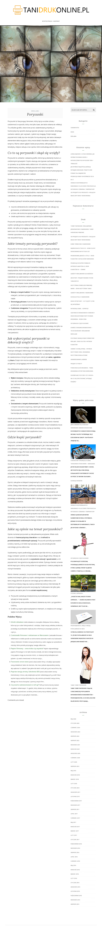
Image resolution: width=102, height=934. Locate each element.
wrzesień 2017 (75, 805)
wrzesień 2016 (75, 848)
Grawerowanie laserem (79, 359)
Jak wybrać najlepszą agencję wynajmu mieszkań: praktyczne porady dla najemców (81, 170)
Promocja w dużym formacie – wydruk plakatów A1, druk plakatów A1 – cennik (81, 266)
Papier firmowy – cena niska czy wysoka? (27, 648)
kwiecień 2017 (75, 827)
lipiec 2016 (74, 857)
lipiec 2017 (74, 814)
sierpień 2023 (75, 736)
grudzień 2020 (75, 753)
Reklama (35, 111)
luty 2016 (74, 878)
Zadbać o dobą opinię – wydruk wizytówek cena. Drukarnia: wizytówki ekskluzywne (81, 352)
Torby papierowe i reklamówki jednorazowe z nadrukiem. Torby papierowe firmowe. (82, 229)
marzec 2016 (75, 874)
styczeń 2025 (75, 723)
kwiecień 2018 (75, 775)
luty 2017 (74, 835)
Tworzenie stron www (20, 662)
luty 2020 (74, 762)
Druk (72, 132)
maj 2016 (73, 865)
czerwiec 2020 (75, 758)
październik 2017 (76, 801)
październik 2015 (76, 895)
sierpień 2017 (75, 809)
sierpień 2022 (75, 740)
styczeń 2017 (75, 839)
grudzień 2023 (75, 732)
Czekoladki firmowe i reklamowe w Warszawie (29, 635)
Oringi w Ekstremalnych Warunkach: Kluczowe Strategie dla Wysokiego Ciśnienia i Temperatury (83, 186)
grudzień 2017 (75, 792)
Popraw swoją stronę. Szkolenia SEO (25, 672)
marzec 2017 (75, 831)
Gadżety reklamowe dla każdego (82, 274)
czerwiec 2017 (75, 818)
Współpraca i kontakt (51, 21)
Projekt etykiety (76, 364)
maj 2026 (73, 719)
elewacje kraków (76, 481)
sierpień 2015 (75, 904)
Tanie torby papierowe (78, 685)
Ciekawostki (75, 128)
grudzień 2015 (75, 887)
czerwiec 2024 (75, 727)
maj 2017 (73, 822)
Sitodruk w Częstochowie (79, 323)
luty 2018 (74, 783)
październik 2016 (76, 844)
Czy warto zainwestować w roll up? (25, 685)
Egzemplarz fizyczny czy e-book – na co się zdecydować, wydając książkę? (82, 378)
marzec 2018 (75, 779)
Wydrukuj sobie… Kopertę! (79, 308)
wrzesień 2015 (75, 900)
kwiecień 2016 (75, 870)
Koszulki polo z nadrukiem (80, 297)
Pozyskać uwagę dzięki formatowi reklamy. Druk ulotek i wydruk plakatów (82, 341)
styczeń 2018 (75, 788)
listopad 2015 (75, 891)
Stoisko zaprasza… (77, 593)
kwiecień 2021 (75, 749)
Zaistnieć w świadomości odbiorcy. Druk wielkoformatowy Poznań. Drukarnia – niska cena (83, 316)
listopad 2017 (75, 796)
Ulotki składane (17, 622)
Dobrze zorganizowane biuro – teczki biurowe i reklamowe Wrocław (81, 331)
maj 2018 (73, 771)
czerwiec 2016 (75, 861)
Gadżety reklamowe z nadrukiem (82, 293)
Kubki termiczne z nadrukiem (80, 244)
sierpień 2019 (75, 766)
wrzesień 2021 (75, 745)
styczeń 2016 (75, 883)
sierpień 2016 (75, 852)
